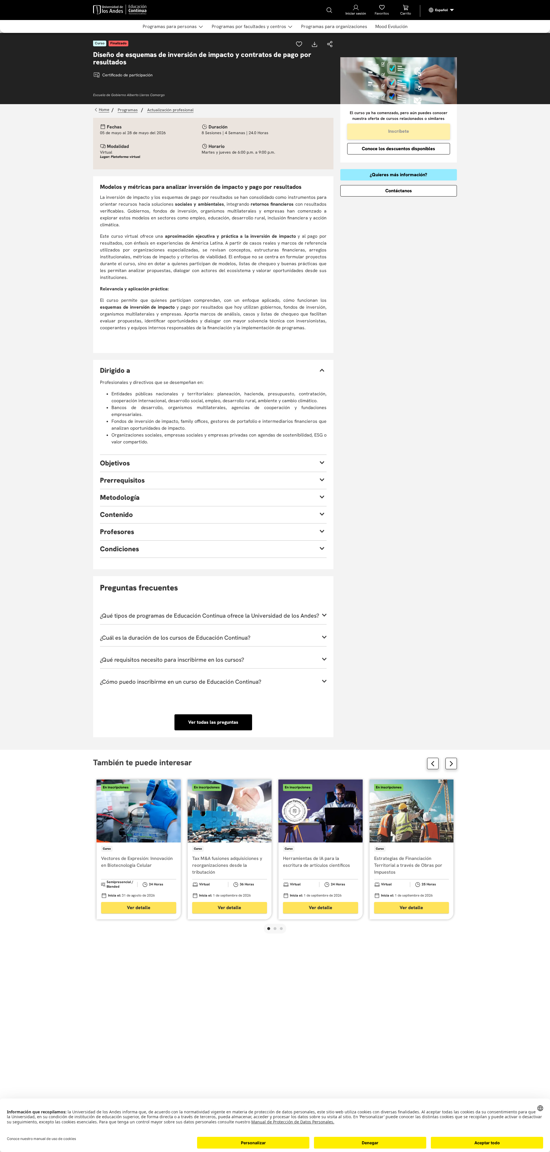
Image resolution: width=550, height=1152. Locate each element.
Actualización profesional (170, 109)
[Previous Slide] (433, 763)
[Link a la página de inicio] (103, 109)
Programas (128, 109)
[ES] (441, 10)
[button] (330, 45)
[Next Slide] (451, 763)
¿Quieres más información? (398, 175)
